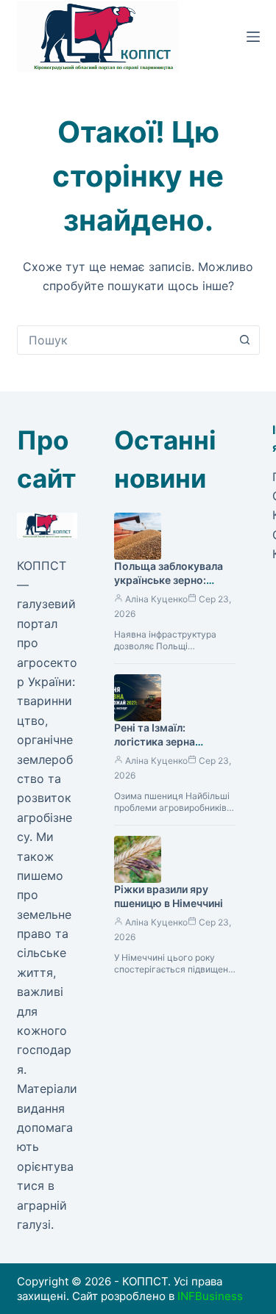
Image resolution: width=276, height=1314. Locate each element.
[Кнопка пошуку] (245, 340)
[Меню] (253, 36)
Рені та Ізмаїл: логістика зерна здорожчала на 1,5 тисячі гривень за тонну (174, 748)
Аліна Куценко (156, 598)
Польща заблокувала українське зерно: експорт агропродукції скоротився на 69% (173, 587)
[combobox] (124, 340)
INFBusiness (210, 1296)
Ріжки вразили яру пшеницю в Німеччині (168, 896)
